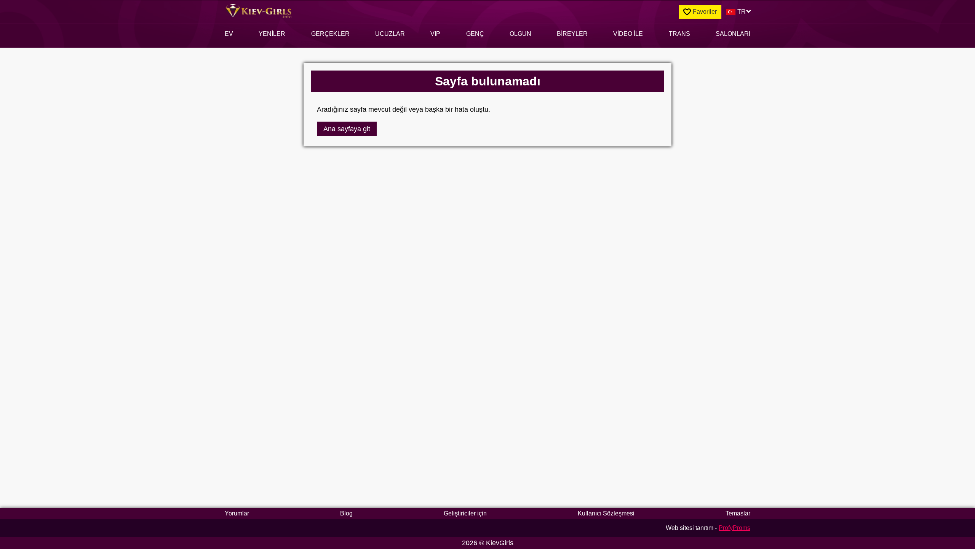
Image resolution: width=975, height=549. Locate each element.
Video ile (628, 33)
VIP (435, 33)
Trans (679, 33)
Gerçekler (330, 33)
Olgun (520, 33)
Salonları (733, 33)
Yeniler (272, 33)
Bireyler (572, 33)
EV (229, 33)
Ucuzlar (390, 33)
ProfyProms (734, 528)
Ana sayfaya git (346, 129)
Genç (475, 33)
